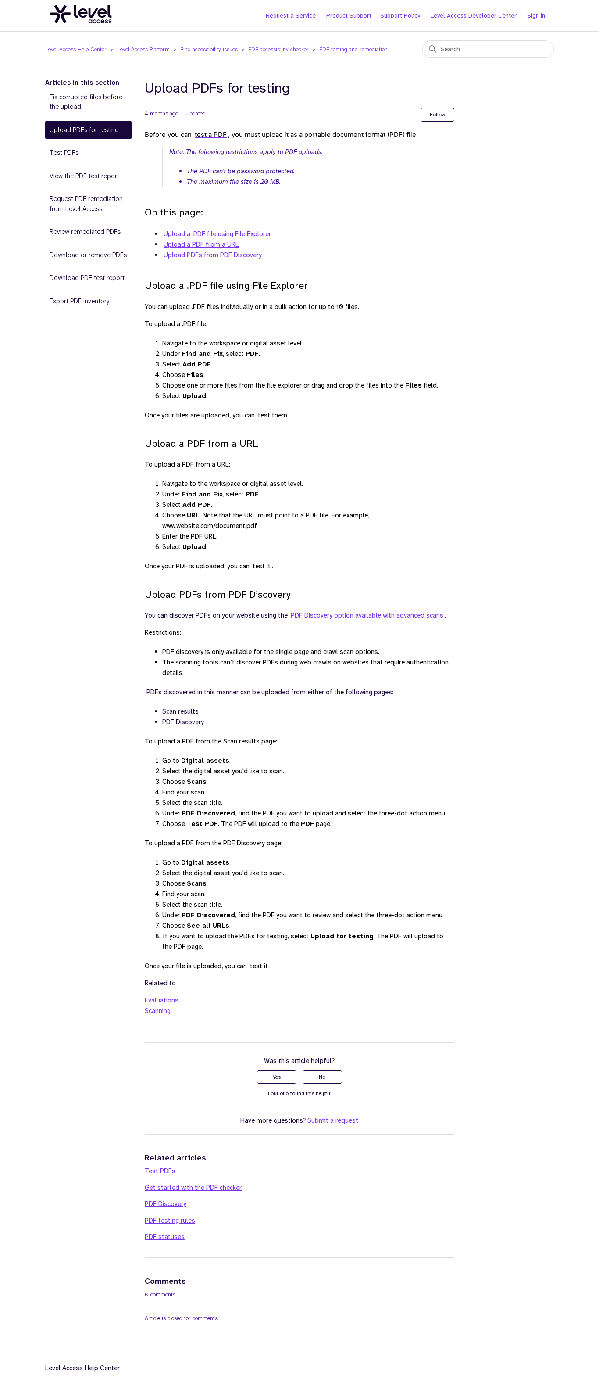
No (322, 1077)
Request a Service (291, 15)
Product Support (348, 15)
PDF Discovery (165, 1203)
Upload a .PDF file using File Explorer (217, 234)
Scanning (158, 1010)
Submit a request (332, 1120)
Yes (277, 1077)
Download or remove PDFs (88, 255)
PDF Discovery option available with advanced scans (367, 615)
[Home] (81, 28)
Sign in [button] (536, 15)
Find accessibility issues (209, 49)
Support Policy (400, 15)
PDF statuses (165, 1236)
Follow (437, 114)
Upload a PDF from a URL (201, 244)
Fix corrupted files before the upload (86, 102)
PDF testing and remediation (353, 49)
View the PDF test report (84, 176)
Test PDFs (64, 152)
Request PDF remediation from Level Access (86, 203)
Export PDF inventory (79, 301)
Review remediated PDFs (85, 231)
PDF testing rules (170, 1220)
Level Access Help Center (76, 49)
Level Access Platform (143, 49)
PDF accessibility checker (278, 49)
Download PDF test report (87, 277)
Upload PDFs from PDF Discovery (213, 255)
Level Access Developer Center (474, 15)
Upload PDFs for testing (84, 130)
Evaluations (161, 1000)
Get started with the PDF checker (193, 1187)
